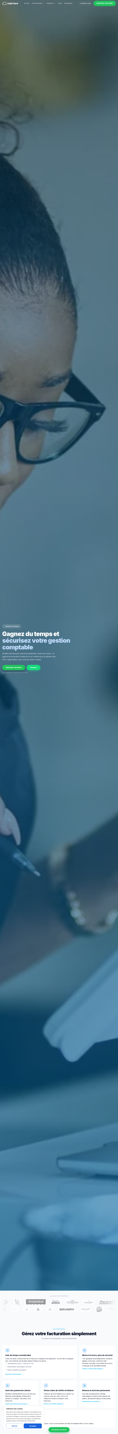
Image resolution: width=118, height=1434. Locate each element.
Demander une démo (13, 667)
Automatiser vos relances (91, 1401)
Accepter (32, 1426)
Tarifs (60, 3)
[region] (24, 1418)
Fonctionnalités (37, 3)
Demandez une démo (105, 3)
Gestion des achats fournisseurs (16, 1404)
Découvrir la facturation (13, 1374)
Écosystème (68, 3)
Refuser (15, 1426)
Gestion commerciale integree (92, 1368)
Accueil (26, 3)
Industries (50, 3)
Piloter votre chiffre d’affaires (53, 1404)
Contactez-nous (85, 3)
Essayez (33, 667)
